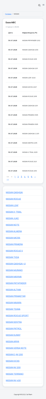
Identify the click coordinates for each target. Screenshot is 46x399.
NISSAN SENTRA (14, 322)
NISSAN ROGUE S (14, 250)
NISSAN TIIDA (12, 257)
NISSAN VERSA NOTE (16, 348)
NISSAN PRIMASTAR (15, 296)
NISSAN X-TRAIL (14, 211)
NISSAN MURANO (14, 270)
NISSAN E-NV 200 (14, 354)
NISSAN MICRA (13, 237)
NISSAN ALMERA (14, 231)
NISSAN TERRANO (14, 373)
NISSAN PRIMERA (14, 244)
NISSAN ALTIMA (13, 289)
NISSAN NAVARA (13, 302)
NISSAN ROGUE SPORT (17, 315)
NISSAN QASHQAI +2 (16, 263)
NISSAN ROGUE (13, 198)
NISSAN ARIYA (12, 341)
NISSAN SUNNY (13, 335)
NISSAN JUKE (12, 218)
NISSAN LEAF (12, 205)
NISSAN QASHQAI (14, 192)
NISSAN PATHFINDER (16, 283)
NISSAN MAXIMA (14, 276)
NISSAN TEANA (13, 309)
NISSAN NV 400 (13, 380)
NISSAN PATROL (14, 328)
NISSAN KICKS (12, 361)
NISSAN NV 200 (13, 367)
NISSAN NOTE (12, 224)
